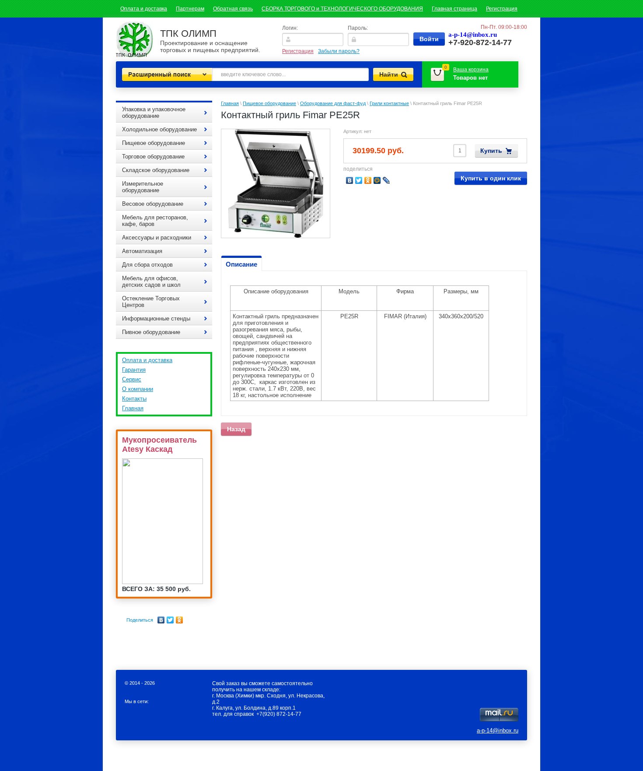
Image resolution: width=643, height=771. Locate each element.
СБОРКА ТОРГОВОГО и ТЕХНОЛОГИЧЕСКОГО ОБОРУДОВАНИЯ (342, 9)
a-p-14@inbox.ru (497, 730)
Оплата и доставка (143, 9)
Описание (241, 264)
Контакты (134, 398)
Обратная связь (233, 9)
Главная (132, 408)
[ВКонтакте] (161, 620)
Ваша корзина (471, 70)
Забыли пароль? (339, 51)
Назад (236, 429)
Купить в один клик (491, 178)
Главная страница (454, 9)
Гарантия (134, 369)
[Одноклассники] (179, 620)
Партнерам (190, 9)
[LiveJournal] (386, 180)
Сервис (131, 379)
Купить (491, 150)
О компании (137, 389)
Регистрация (501, 9)
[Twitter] (170, 620)
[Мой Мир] (377, 180)
